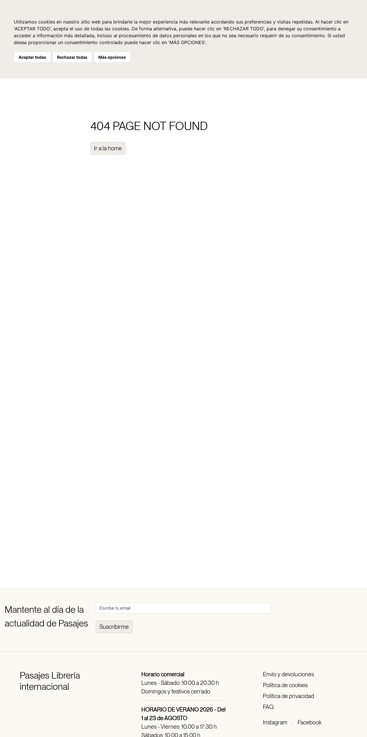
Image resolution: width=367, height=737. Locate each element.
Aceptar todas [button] (32, 57)
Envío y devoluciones (288, 674)
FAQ (268, 707)
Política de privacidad (288, 696)
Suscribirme (114, 626)
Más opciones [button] (112, 57)
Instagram (275, 722)
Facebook (309, 722)
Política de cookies (285, 685)
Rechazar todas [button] (72, 57)
